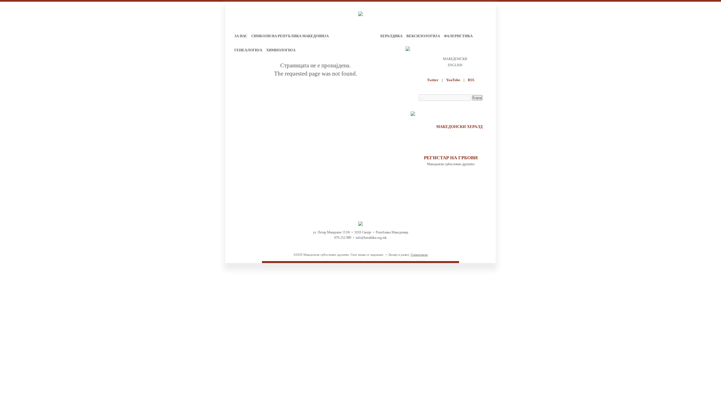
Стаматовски (419, 254)
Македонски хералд (459, 127)
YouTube (453, 80)
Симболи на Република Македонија (290, 36)
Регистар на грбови (451, 157)
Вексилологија (423, 36)
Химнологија (280, 50)
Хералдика (391, 36)
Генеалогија (248, 50)
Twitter (433, 80)
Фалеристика (458, 36)
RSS (471, 80)
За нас (240, 36)
